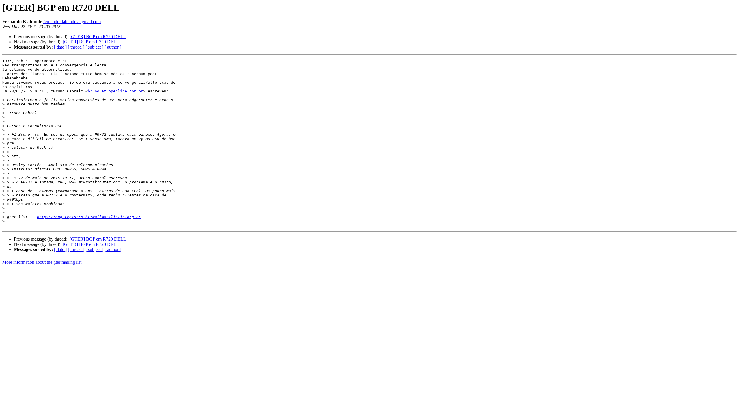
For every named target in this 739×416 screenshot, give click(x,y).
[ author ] (112, 46)
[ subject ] (94, 46)
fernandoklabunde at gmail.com (72, 21)
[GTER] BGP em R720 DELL (98, 36)
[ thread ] (76, 46)
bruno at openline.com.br (115, 91)
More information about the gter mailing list (41, 262)
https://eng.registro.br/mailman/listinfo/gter (89, 217)
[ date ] (60, 46)
